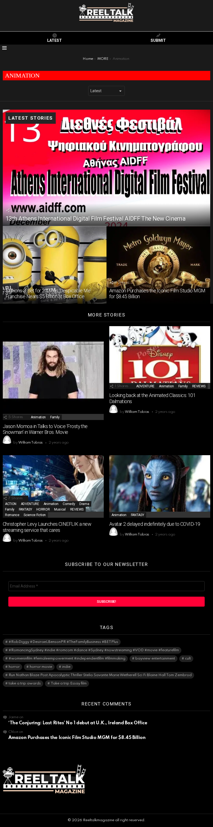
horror (14, 667)
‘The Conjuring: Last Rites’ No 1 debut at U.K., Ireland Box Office (77, 723)
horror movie (41, 667)
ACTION (10, 504)
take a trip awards (25, 683)
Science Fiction (35, 515)
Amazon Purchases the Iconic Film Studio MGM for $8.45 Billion (77, 737)
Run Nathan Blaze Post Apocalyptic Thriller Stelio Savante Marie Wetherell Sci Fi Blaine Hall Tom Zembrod (100, 675)
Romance (12, 515)
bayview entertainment (155, 658)
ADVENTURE (145, 386)
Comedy (69, 504)
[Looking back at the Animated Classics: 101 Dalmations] (159, 357)
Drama (84, 504)
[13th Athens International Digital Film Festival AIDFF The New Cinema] (106, 168)
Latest (54, 40)
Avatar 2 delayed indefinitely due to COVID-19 (154, 524)
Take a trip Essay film (69, 683)
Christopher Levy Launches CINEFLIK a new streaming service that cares (47, 527)
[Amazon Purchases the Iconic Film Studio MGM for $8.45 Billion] (158, 265)
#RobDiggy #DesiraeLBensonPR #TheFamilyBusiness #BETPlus (63, 642)
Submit (158, 40)
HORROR (43, 509)
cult (188, 658)
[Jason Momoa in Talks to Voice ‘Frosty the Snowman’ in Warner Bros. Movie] (53, 373)
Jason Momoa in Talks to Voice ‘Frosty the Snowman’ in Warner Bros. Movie (45, 429)
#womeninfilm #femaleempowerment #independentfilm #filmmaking (67, 658)
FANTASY (25, 509)
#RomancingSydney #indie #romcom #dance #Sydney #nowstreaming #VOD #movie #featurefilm (94, 650)
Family (55, 417)
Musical (59, 509)
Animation (38, 417)
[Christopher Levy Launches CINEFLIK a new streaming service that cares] (53, 486)
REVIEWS (199, 386)
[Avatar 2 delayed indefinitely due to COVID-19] (159, 486)
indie (66, 667)
